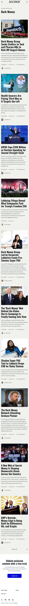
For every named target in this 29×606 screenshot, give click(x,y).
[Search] (27, 2)
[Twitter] (2, 599)
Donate (17, 590)
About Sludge (4, 590)
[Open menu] (2, 2)
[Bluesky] (9, 599)
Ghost (15, 603)
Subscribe (14, 576)
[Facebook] (5, 599)
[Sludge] (14, 2)
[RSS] (13, 599)
